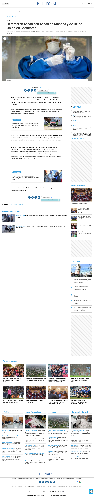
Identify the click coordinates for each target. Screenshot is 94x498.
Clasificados (31, 478)
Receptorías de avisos (32, 486)
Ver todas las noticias (77, 138)
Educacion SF (78, 478)
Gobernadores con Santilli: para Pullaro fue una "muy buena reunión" (82, 116)
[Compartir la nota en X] (28, 90)
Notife (72, 478)
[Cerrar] (54, 92)
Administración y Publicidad (45, 486)
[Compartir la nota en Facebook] (25, 90)
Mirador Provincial (50, 478)
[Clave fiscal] (91, 494)
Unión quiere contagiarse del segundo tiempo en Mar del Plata (81, 111)
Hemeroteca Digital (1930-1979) (18, 486)
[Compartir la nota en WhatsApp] (31, 90)
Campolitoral (15, 478)
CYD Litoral (37, 478)
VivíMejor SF (59, 478)
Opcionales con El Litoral (72, 486)
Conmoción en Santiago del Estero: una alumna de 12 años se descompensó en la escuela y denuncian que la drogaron (82, 134)
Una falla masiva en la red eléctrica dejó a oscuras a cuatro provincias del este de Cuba (82, 127)
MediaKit (81, 486)
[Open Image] (4, 38)
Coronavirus (14, 204)
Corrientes (20, 204)
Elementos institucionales (59, 486)
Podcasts (43, 478)
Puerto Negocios (67, 478)
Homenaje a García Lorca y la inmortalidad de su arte (79, 121)
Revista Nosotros (23, 478)
